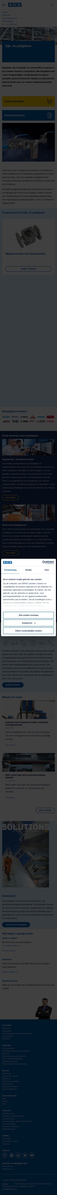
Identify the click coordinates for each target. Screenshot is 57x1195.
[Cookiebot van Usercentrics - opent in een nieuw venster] (42, 562)
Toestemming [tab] (10, 570)
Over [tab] (47, 570)
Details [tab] (28, 570)
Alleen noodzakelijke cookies (28, 631)
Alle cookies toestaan (28, 615)
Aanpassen (27, 623)
